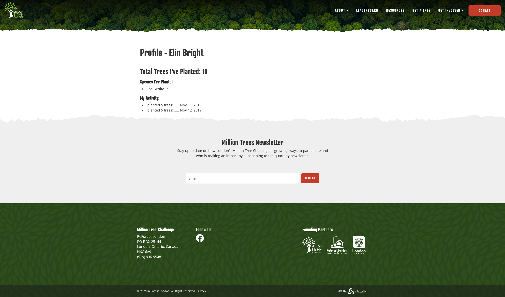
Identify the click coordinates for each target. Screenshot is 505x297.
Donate (485, 10)
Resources (395, 10)
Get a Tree (421, 10)
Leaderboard (367, 10)
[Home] (15, 10)
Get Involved (450, 10)
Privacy (201, 291)
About (340, 10)
